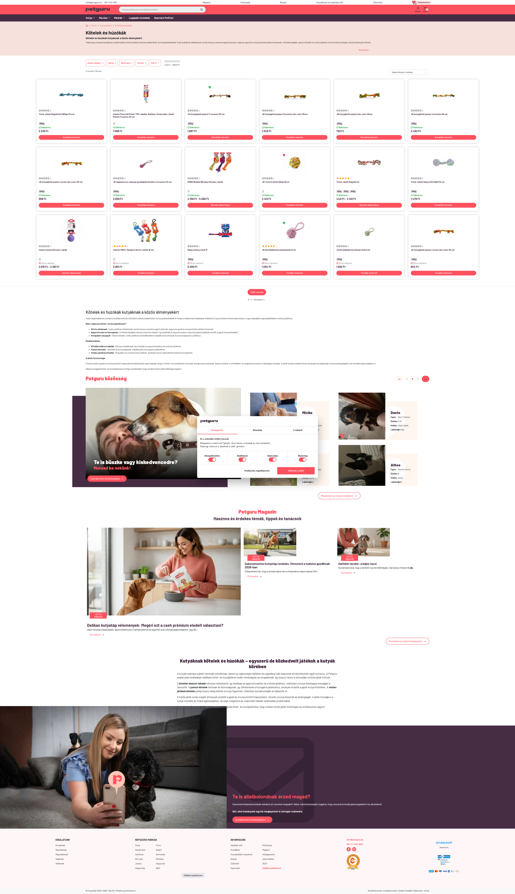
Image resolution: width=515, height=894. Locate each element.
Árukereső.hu (444, 847)
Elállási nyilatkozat (271, 868)
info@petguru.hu (94, 2)
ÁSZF (264, 863)
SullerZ (159, 849)
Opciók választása (220, 205)
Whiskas (160, 859)
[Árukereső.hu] (444, 843)
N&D (158, 868)
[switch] (242, 459)
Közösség (245, 2)
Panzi (137, 845)
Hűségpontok (268, 854)
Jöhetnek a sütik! (296, 471)
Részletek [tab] (257, 430)
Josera (138, 863)
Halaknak (60, 859)
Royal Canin (140, 849)
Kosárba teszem (71, 137)
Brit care (139, 859)
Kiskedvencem (422, 2)
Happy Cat (160, 863)
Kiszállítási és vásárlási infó (330, 2)
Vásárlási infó (236, 845)
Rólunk (283, 2)
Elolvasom (364, 50)
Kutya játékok (106, 25)
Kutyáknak (60, 845)
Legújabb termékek (139, 17)
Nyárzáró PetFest (163, 17)
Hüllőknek (60, 863)
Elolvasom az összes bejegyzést (406, 641)
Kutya (89, 17)
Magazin (207, 2)
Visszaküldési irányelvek (241, 854)
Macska (103, 17)
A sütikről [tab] (297, 430)
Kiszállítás (235, 849)
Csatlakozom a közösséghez (105, 478)
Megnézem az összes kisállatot (337, 495)
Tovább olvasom (145, 273)
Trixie (158, 845)
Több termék (257, 292)
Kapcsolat (235, 868)
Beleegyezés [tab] (217, 430)
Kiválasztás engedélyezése (257, 471)
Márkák (118, 17)
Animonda (160, 854)
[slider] (163, 61)
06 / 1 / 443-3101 (355, 844)
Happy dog (140, 868)
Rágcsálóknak (62, 854)
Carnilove (139, 854)
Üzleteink (377, 2)
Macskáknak (61, 849)
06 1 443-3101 (110, 2)
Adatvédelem (268, 859)
